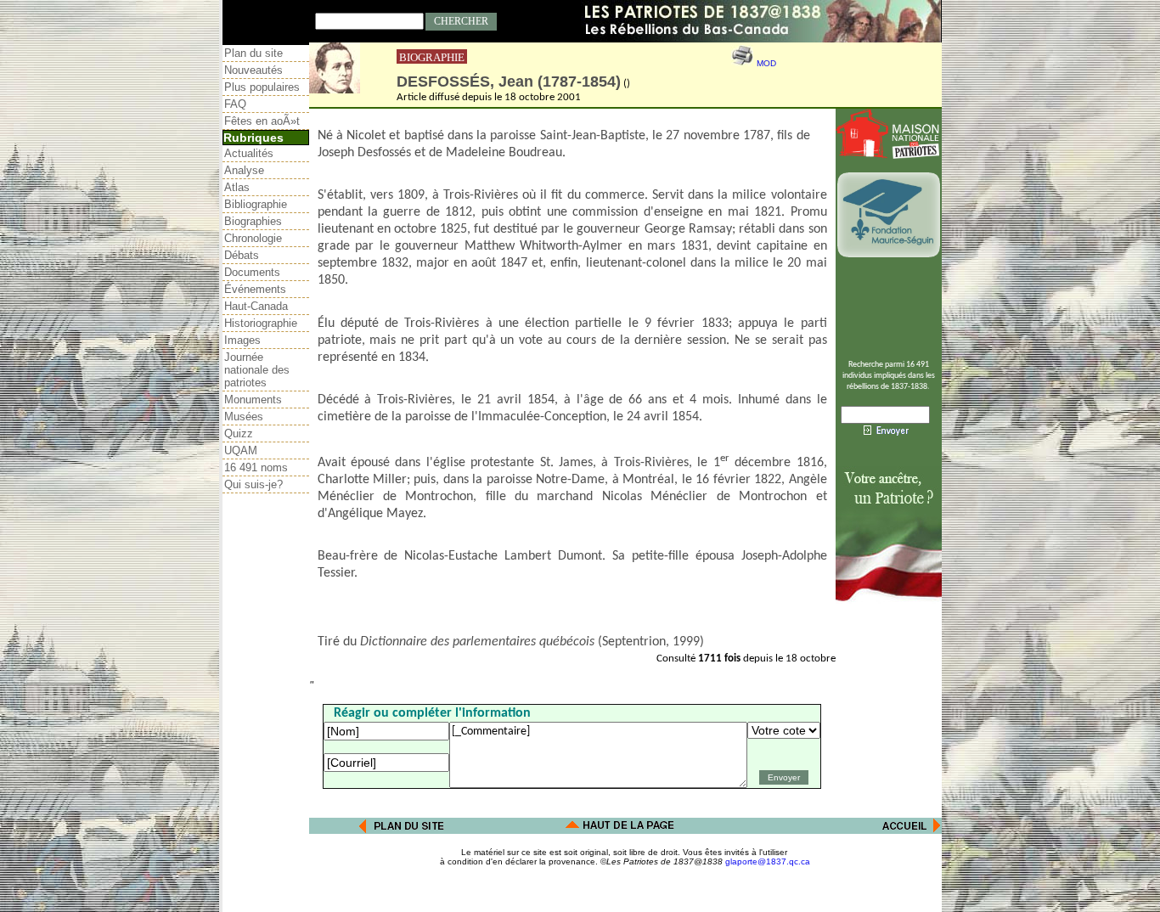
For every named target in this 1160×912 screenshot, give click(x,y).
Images (242, 340)
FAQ (235, 104)
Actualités (248, 153)
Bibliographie (255, 204)
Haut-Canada (256, 306)
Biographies (253, 221)
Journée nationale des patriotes (257, 370)
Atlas (237, 187)
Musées (243, 416)
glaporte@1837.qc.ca (767, 861)
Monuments (253, 399)
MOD (766, 63)
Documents (252, 272)
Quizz (238, 433)
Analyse (244, 170)
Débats (241, 255)
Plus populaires (262, 87)
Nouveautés (253, 70)
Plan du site (253, 53)
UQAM (240, 450)
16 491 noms (256, 467)
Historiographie (260, 323)
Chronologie (253, 238)
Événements (255, 289)
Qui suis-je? (253, 484)
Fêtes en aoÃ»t (262, 121)
